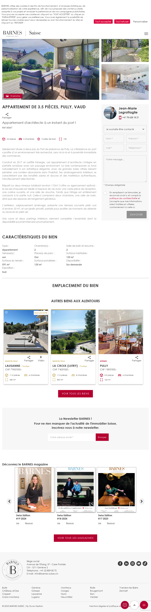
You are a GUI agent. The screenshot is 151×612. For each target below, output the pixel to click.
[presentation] (9, 501)
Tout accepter (103, 21)
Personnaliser (140, 21)
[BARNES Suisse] (22, 34)
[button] (146, 34)
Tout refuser (122, 21)
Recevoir (29, 523)
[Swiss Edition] (34, 489)
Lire (17, 523)
